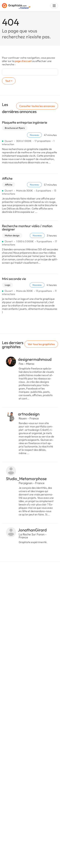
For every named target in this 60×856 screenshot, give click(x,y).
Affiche (7, 178)
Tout (7, 80)
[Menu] (54, 5)
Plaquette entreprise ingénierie (24, 122)
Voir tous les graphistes (41, 344)
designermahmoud (35, 359)
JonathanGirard (32, 529)
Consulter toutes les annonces (37, 106)
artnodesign (29, 413)
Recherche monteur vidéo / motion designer (27, 227)
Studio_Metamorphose (26, 478)
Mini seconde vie (14, 279)
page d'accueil (23, 61)
